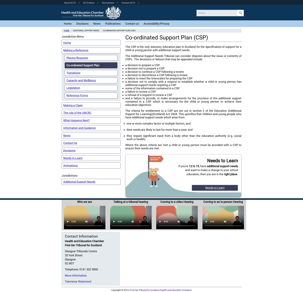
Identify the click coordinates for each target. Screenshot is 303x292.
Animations (70, 165)
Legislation (73, 87)
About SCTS (70, 3)
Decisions (82, 23)
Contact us (132, 23)
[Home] (92, 13)
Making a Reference (75, 50)
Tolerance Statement (78, 281)
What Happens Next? (76, 120)
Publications (113, 23)
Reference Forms (77, 95)
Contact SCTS (128, 3)
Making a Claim (73, 105)
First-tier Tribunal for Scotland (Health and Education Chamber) (161, 290)
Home (68, 23)
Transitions (73, 72)
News (97, 23)
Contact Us (70, 143)
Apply (240, 13)
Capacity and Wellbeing (81, 80)
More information (76, 275)
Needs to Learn (73, 158)
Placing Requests (77, 58)
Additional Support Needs (79, 181)
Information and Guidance (79, 128)
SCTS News (88, 3)
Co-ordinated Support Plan (82, 65)
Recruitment (108, 3)
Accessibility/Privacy (156, 23)
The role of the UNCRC (77, 112)
